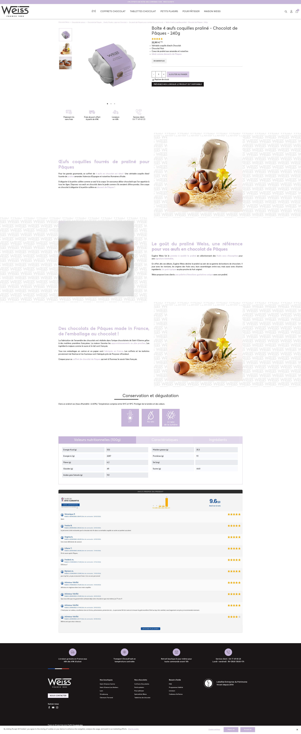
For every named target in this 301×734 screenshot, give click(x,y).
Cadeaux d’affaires (176, 694)
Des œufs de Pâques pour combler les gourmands (146, 22)
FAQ (170, 684)
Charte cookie (133, 729)
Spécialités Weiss (140, 694)
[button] (286, 11)
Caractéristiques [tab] (165, 440)
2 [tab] (111, 104)
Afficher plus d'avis (150, 629)
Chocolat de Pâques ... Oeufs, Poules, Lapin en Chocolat (107, 22)
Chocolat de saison (78, 22)
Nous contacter (58, 696)
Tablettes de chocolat (142, 697)
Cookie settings (214, 729)
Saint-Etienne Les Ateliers (109, 687)
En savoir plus (159, 61)
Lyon (101, 691)
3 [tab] (114, 104)
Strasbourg (104, 694)
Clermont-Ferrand (106, 697)
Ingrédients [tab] (218, 440)
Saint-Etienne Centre (107, 684)
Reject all (231, 729)
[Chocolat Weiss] (15, 11)
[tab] (97, 440)
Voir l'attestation (70, 505)
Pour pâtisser (139, 691)
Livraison (172, 691)
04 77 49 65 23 (139, 119)
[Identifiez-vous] (291, 11)
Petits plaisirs (139, 687)
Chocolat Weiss (63, 22)
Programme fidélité (176, 687)
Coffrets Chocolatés (141, 684)
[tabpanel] (111, 63)
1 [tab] (107, 104)
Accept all (247, 729)
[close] (297, 729)
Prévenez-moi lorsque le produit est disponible (178, 84)
